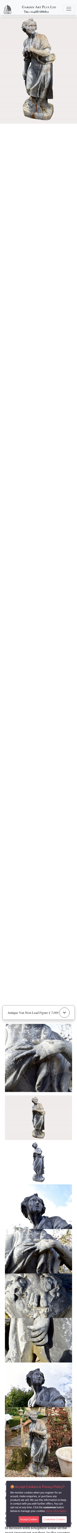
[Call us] (36, 11)
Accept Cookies (29, 1519)
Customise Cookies (54, 1519)
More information (56, 1511)
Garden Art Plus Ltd (39, 7)
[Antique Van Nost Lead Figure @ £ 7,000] (38, 1117)
